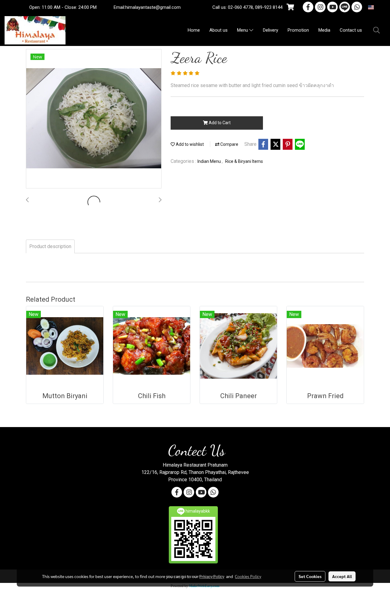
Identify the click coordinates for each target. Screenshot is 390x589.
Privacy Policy (211, 576)
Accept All (342, 576)
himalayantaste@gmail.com (153, 7)
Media (324, 30)
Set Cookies (310, 576)
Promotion (298, 30)
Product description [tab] (50, 246)
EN (377, 7)
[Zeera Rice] (93, 119)
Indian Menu (209, 161)
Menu (243, 30)
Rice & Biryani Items (244, 161)
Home (194, 30)
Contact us (351, 30)
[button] (376, 30)
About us (218, 30)
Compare (228, 144)
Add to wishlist (189, 144)
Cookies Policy (248, 576)
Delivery (270, 30)
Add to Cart (219, 122)
